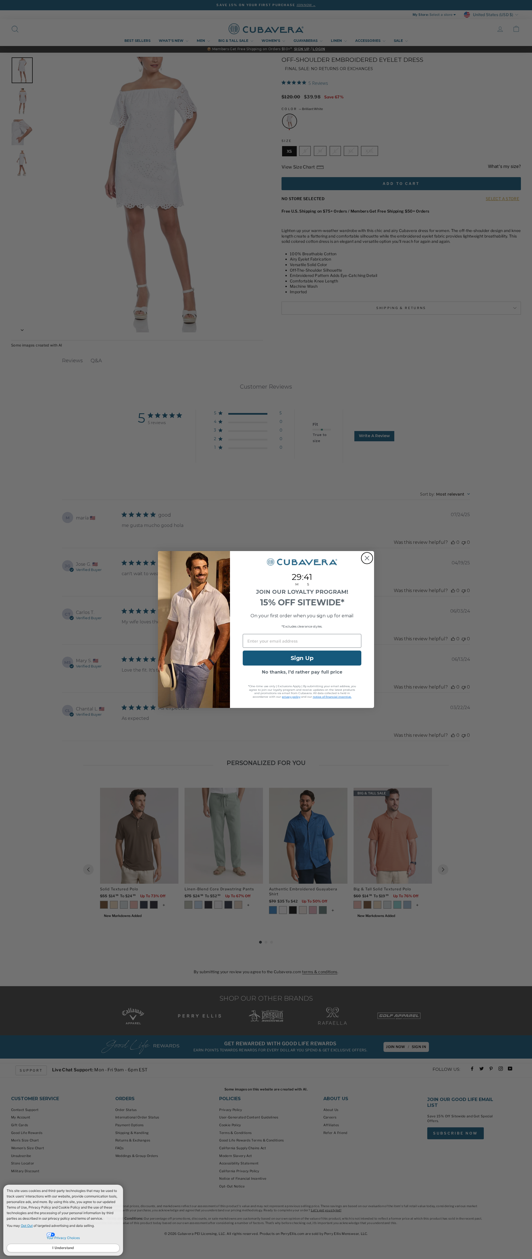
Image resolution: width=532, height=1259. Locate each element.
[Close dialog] (367, 558)
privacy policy (291, 697)
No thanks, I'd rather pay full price (302, 672)
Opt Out (27, 1226)
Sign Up (302, 658)
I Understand (63, 1248)
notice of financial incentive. (332, 697)
